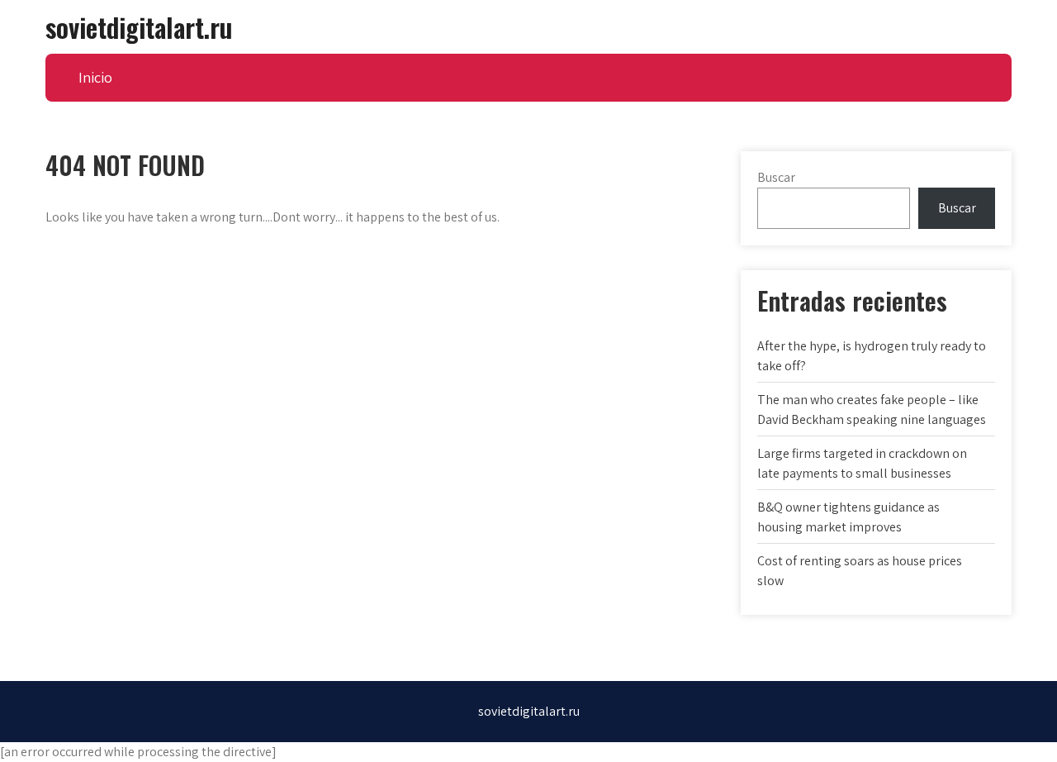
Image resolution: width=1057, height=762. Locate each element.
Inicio (95, 77)
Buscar (776, 177)
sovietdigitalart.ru (138, 26)
